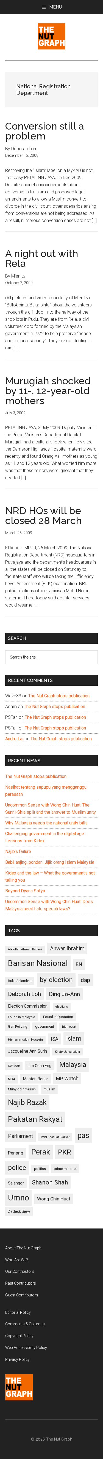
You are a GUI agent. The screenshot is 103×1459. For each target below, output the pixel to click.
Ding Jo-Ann (64, 994)
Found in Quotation (58, 1017)
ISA (54, 1039)
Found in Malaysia (21, 1017)
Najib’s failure (18, 851)
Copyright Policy (19, 1336)
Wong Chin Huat (53, 1199)
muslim (49, 1089)
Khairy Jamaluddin (67, 1052)
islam (74, 1038)
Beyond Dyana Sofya (25, 890)
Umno (18, 1197)
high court (69, 1027)
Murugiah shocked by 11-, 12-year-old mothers (48, 390)
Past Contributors (20, 1283)
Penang (15, 1153)
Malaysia (72, 1065)
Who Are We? (16, 1260)
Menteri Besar (35, 1078)
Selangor (16, 1183)
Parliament (20, 1136)
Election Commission (28, 1006)
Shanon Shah (50, 1182)
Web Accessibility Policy (26, 1347)
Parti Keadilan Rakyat (55, 1137)
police (17, 1168)
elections (61, 1006)
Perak (40, 1152)
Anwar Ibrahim (67, 948)
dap (85, 980)
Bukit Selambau (20, 981)
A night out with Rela (41, 258)
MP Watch (67, 1078)
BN (79, 964)
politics (40, 1169)
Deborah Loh (24, 994)
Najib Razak (27, 1102)
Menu (55, 7)
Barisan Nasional (38, 963)
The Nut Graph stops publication (59, 695)
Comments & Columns (25, 1324)
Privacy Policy (17, 1359)
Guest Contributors (21, 1295)
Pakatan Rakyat (35, 1119)
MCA (11, 1079)
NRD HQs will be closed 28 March (43, 515)
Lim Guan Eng (39, 1065)
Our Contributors (19, 1271)
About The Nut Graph (23, 1248)
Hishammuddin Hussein (25, 1039)
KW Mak (14, 1066)
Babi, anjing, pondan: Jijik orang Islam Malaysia (49, 862)
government (44, 1026)
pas (83, 1135)
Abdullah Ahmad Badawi (25, 949)
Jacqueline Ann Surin (27, 1051)
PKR (64, 1152)
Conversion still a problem (44, 131)
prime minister (65, 1169)
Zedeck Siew (19, 1211)
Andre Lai (14, 738)
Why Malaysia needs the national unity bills (46, 823)
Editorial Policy (18, 1312)
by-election (56, 980)
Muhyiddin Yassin (22, 1089)
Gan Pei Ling (17, 1026)
